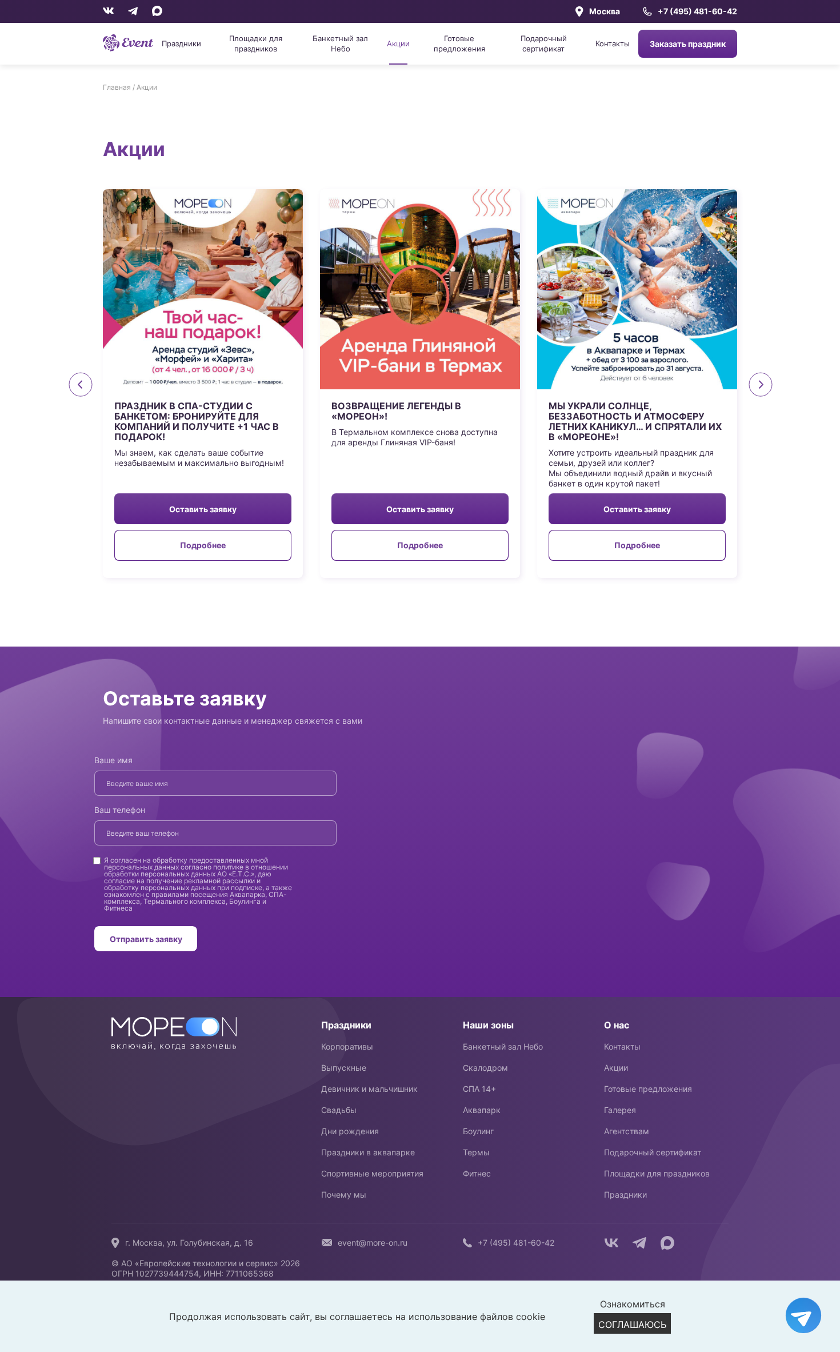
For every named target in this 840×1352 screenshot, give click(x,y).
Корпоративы (347, 1046)
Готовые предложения (459, 43)
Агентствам (626, 1131)
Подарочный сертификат (544, 43)
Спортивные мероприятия (372, 1173)
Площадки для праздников (255, 43)
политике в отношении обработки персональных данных (196, 870)
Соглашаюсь (632, 1324)
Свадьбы (339, 1110)
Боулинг (478, 1131)
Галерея (620, 1110)
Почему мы (343, 1194)
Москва (604, 11)
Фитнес (477, 1173)
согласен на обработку (148, 860)
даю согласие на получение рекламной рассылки (187, 877)
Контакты (612, 43)
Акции (398, 43)
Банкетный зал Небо (340, 43)
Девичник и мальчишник (369, 1089)
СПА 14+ (479, 1089)
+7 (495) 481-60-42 (697, 11)
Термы (476, 1152)
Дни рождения (350, 1131)
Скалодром (485, 1067)
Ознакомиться (632, 1304)
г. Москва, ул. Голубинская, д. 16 (189, 1242)
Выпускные (343, 1067)
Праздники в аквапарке (368, 1152)
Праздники (181, 43)
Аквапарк (482, 1110)
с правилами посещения (187, 894)
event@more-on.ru (372, 1242)
